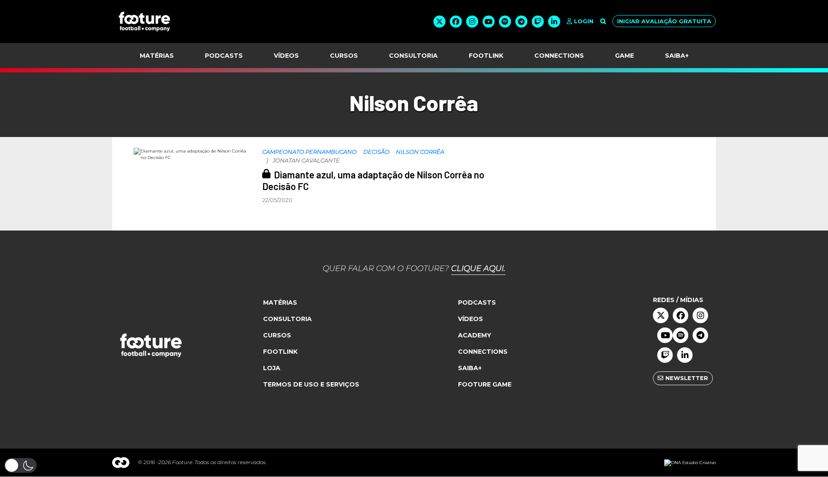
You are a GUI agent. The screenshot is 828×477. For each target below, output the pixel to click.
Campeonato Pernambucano (309, 151)
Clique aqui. (478, 268)
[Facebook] (456, 22)
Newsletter (686, 377)
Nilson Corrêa (420, 151)
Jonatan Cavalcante (306, 160)
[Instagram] (472, 22)
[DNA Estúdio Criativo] (690, 462)
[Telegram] (521, 22)
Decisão (376, 151)
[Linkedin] (554, 22)
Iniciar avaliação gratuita (664, 21)
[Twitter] (439, 22)
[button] (20, 465)
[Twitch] (538, 22)
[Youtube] (489, 22)
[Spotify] (505, 22)
